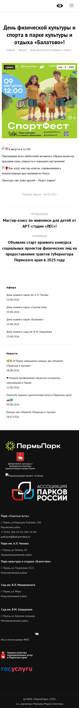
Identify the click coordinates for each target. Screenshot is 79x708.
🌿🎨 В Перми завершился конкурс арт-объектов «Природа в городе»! (34, 363)
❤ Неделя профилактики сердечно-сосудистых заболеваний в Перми (33, 380)
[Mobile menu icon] (71, 5)
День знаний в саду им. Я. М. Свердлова (29, 331)
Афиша (9, 67)
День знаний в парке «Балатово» (25, 319)
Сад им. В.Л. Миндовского (18, 585)
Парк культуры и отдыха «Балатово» (26, 561)
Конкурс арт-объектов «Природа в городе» (31, 412)
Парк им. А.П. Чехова (15, 543)
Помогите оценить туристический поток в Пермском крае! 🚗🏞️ (39, 397)
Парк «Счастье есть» (15, 516)
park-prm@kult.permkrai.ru (15, 536)
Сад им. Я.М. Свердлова (16, 609)
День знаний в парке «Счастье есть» (26, 307)
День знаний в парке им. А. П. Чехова (27, 295)
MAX (26, 639)
